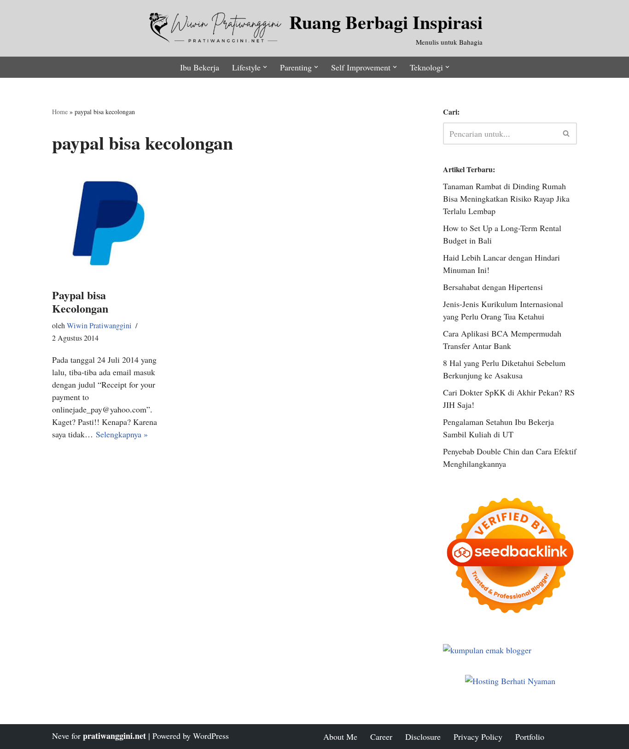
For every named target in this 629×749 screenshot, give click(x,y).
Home (60, 111)
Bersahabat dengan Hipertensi (493, 286)
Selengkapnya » (122, 434)
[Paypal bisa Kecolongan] (108, 223)
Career (381, 736)
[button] (265, 67)
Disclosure (423, 736)
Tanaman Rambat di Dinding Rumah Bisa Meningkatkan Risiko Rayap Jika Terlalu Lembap (506, 198)
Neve (60, 735)
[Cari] (566, 133)
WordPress (211, 735)
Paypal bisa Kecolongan (80, 301)
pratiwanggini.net (114, 736)
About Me (340, 736)
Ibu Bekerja (199, 67)
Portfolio (529, 736)
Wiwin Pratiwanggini (99, 325)
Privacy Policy (478, 736)
